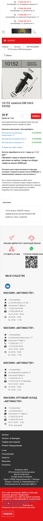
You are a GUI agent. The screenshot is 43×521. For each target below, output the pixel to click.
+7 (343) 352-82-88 (24, 8)
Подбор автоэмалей (11, 442)
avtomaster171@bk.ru (16, 340)
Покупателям (8, 454)
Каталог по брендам (11, 438)
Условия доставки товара (12, 147)
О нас (4, 450)
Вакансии (6, 461)
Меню (9, 55)
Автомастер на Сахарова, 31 (13, 142)
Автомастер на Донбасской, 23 (14, 139)
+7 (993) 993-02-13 (15, 378)
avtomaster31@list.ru (16, 375)
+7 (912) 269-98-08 (15, 346)
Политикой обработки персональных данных (15, 504)
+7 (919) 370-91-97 (15, 381)
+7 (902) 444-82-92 (15, 311)
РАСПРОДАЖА (33, 47)
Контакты (6, 465)
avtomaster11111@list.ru (18, 414)
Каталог (17, 47)
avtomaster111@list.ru (17, 305)
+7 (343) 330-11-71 (24, 15)
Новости (5, 457)
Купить (36, 116)
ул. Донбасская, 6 (15, 411)
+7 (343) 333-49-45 (24, 21)
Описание (7, 202)
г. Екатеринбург (14, 300)
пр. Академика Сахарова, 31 (19, 372)
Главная (5, 47)
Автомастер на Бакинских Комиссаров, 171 (12, 134)
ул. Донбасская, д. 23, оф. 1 (19, 303)
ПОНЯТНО (7, 514)
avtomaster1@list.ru (29, 484)
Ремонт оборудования (12, 445)
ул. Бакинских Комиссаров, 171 (20, 338)
